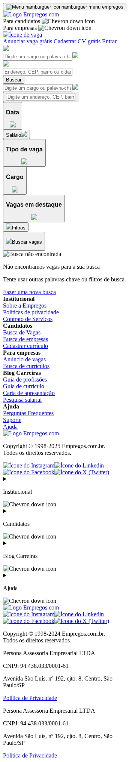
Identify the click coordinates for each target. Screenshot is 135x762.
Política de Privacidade (30, 698)
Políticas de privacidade (31, 312)
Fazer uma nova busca (29, 292)
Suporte (12, 420)
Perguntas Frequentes (28, 413)
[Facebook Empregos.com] (28, 472)
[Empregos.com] (31, 14)
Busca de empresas (25, 339)
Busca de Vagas (21, 332)
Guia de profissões (25, 379)
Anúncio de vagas (24, 359)
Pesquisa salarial (22, 400)
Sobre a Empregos (24, 305)
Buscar (13, 80)
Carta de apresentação (29, 393)
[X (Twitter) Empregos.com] (81, 472)
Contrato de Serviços (27, 319)
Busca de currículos (26, 366)
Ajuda (10, 426)
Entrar (109, 41)
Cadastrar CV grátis (78, 41)
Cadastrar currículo (25, 346)
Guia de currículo (23, 386)
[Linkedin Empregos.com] (79, 465)
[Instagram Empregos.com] (28, 465)
